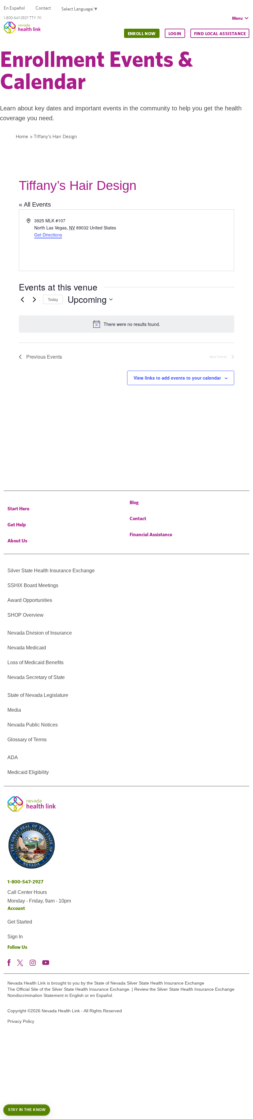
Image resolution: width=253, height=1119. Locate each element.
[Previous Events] (22, 299)
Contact (43, 7)
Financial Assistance (151, 534)
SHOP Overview (25, 615)
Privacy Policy (20, 1021)
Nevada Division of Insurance (39, 633)
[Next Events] (34, 299)
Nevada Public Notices (32, 724)
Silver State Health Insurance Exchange (51, 570)
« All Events (35, 204)
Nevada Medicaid (26, 647)
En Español (14, 7)
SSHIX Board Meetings (32, 585)
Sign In (15, 936)
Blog (134, 502)
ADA (12, 757)
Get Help (16, 525)
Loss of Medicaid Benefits (35, 662)
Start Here (18, 509)
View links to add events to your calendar (177, 378)
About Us (17, 541)
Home (22, 136)
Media (14, 710)
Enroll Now (142, 33)
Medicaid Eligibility (28, 772)
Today (53, 299)
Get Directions (48, 235)
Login (174, 33)
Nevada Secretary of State (36, 677)
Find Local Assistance (220, 33)
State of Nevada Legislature (37, 695)
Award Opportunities (29, 600)
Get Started (19, 921)
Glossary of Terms (27, 739)
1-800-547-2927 (25, 882)
